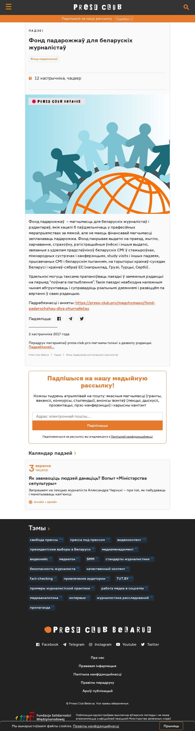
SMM (92, 559)
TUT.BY (124, 578)
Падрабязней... (41, 347)
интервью (79, 597)
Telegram (76, 644)
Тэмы (37, 528)
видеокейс (41, 559)
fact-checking (43, 578)
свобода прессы (46, 539)
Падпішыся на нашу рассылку (96, 18)
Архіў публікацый (98, 691)
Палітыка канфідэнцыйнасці (97, 674)
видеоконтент (131, 539)
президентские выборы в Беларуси (62, 549)
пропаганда (42, 607)
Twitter (153, 644)
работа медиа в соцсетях (124, 588)
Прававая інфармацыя (97, 666)
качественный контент (108, 568)
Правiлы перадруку (97, 682)
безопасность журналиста (54, 568)
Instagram (103, 644)
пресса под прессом (90, 539)
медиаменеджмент (119, 549)
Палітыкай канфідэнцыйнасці (132, 436)
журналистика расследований (125, 597)
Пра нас (97, 657)
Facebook (50, 644)
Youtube (129, 644)
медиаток (69, 559)
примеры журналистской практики (62, 588)
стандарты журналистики (129, 559)
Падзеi (36, 30)
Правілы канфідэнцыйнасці (96, 726)
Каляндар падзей (50, 453)
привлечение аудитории (86, 578)
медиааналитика (46, 597)
